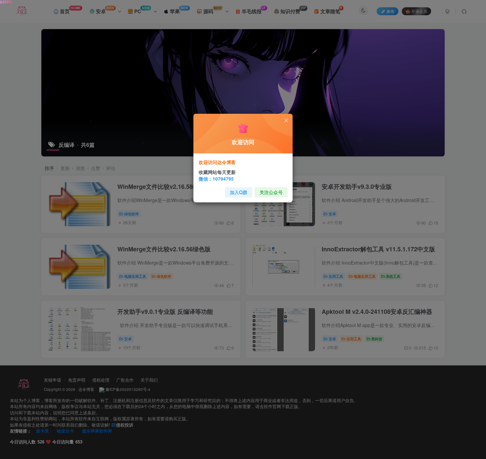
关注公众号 (271, 192)
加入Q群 (238, 192)
